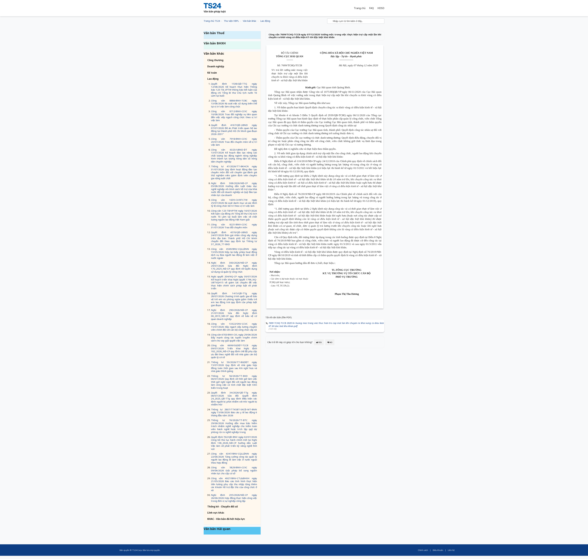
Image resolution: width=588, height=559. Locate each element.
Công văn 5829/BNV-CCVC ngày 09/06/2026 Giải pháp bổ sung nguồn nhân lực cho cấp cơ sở (234, 470)
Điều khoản (438, 550)
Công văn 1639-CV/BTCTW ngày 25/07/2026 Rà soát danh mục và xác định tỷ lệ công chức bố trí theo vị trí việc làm (234, 202)
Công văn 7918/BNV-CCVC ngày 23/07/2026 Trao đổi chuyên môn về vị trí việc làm (234, 141)
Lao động (265, 20)
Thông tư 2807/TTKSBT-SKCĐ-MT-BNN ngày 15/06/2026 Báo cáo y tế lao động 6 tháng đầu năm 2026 (234, 412)
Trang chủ (360, 8)
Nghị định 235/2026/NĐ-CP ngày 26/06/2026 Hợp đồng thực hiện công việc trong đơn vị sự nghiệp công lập (234, 497)
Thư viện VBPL (231, 20)
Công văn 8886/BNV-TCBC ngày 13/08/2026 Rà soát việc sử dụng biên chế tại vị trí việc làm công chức (234, 103)
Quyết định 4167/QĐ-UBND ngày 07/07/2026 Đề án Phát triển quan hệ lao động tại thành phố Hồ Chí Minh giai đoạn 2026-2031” (234, 129)
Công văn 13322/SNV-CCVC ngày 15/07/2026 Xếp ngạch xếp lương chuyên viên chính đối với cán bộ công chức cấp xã (234, 326)
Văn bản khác (249, 20)
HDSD (380, 8)
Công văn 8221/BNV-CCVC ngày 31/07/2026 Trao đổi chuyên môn (234, 226)
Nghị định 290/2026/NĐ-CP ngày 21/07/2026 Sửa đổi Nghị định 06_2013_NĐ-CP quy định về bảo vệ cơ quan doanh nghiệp (234, 314)
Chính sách (423, 550)
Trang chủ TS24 (212, 20)
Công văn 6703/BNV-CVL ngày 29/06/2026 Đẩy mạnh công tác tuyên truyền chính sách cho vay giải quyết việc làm (234, 337)
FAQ (371, 8)
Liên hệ (451, 550)
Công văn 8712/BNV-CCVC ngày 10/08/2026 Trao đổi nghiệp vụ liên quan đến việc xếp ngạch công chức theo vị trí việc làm (234, 116)
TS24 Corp (137, 550)
